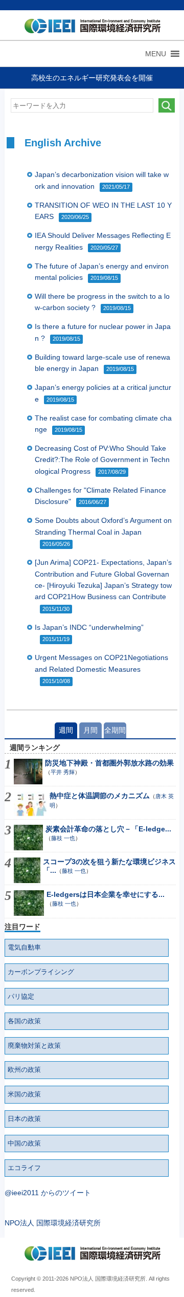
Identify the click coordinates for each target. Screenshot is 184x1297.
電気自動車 (24, 947)
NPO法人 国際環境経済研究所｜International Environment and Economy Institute (90, 28)
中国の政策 (24, 1143)
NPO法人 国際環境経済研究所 (53, 1223)
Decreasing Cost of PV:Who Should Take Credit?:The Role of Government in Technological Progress (102, 459)
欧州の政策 (24, 1069)
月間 (90, 730)
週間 (66, 730)
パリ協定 (21, 996)
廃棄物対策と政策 (34, 1045)
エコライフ (24, 1168)
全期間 (115, 730)
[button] (155, 54)
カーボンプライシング (41, 972)
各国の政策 (24, 1021)
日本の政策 (24, 1119)
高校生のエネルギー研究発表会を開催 (92, 78)
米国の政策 (24, 1094)
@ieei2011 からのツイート (48, 1193)
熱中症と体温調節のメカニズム (100, 796)
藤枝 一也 (63, 838)
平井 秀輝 (63, 772)
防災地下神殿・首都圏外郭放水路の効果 (109, 763)
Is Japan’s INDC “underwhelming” (89, 627)
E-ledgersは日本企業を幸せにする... (106, 894)
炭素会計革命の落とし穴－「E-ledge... (108, 829)
